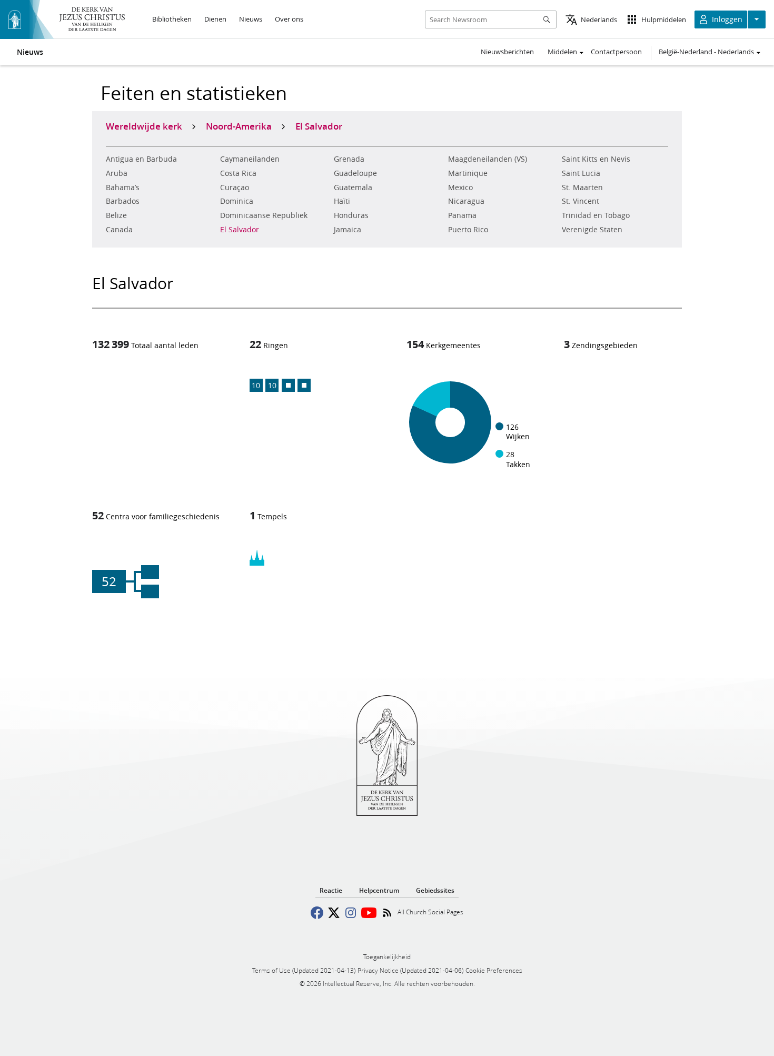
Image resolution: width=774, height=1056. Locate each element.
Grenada (349, 159)
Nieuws (30, 52)
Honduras (351, 215)
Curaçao (234, 187)
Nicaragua (466, 201)
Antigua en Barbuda (141, 159)
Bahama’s (123, 187)
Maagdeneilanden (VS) (487, 159)
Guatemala (353, 187)
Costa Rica (238, 173)
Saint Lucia (581, 173)
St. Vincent (580, 201)
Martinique (468, 173)
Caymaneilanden (250, 159)
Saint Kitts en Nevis (596, 159)
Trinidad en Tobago (596, 215)
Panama (462, 215)
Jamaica (347, 229)
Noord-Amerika (239, 126)
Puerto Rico (468, 229)
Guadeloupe (355, 173)
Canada (119, 229)
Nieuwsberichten (507, 51)
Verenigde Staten (592, 229)
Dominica (236, 201)
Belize (116, 215)
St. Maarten (582, 187)
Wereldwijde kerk (144, 126)
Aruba (116, 173)
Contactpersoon (616, 51)
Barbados (123, 201)
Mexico (460, 187)
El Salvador (239, 229)
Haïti (342, 201)
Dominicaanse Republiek (263, 215)
